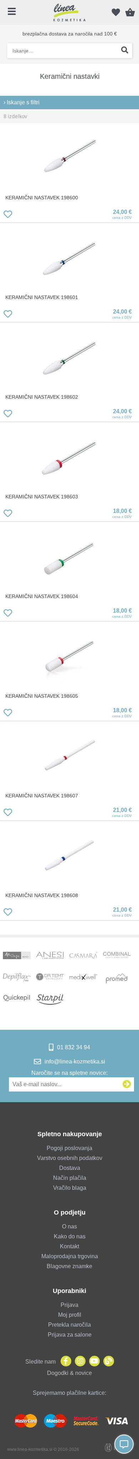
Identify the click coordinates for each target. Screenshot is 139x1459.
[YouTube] (93, 1362)
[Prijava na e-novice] (127, 1084)
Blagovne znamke (69, 1266)
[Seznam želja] (116, 12)
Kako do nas (70, 1236)
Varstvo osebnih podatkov (69, 1158)
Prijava (69, 1305)
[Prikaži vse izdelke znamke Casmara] (83, 957)
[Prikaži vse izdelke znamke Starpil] (50, 999)
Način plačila (69, 1178)
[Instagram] (78, 1362)
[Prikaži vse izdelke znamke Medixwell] (83, 978)
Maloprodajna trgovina (69, 1256)
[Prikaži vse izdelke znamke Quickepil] (17, 999)
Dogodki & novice (69, 1373)
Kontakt (69, 1246)
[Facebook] (64, 1362)
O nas (69, 1226)
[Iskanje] (124, 50)
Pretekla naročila (69, 1325)
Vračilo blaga (69, 1188)
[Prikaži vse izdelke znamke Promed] (117, 978)
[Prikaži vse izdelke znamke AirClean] (17, 957)
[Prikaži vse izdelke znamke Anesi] (50, 957)
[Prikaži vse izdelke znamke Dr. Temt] (50, 978)
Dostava (69, 1168)
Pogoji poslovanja (69, 1148)
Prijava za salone (70, 1335)
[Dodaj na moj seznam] (8, 215)
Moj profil (69, 1315)
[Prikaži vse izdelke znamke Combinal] (117, 957)
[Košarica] (130, 12)
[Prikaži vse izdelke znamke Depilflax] (17, 978)
